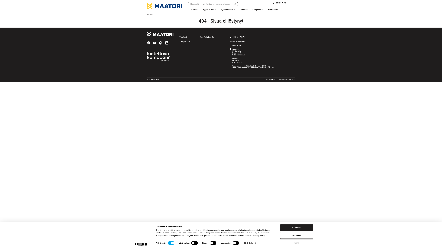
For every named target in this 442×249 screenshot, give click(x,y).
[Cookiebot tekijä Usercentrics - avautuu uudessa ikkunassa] (141, 244)
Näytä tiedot (248, 243)
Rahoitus (244, 10)
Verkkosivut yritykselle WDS (286, 79)
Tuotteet (194, 10)
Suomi (292, 3)
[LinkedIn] (166, 43)
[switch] (194, 243)
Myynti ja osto (208, 10)
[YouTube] (154, 43)
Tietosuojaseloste (269, 79)
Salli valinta (296, 235)
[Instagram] (160, 43)
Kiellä (296, 243)
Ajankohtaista (227, 10)
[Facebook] (148, 42)
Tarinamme (273, 10)
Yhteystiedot (257, 10)
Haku (235, 4)
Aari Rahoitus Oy (207, 37)
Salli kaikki (296, 228)
